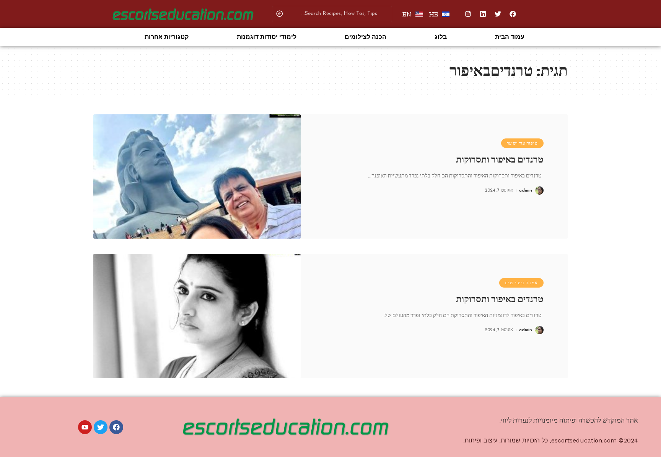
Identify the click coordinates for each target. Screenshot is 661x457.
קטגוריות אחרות (167, 37)
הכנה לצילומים (365, 37)
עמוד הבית (509, 37)
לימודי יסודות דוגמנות (266, 37)
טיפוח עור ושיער (522, 143)
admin (525, 190)
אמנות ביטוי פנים (521, 282)
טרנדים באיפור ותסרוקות (500, 159)
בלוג (441, 37)
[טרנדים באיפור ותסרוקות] (197, 176)
